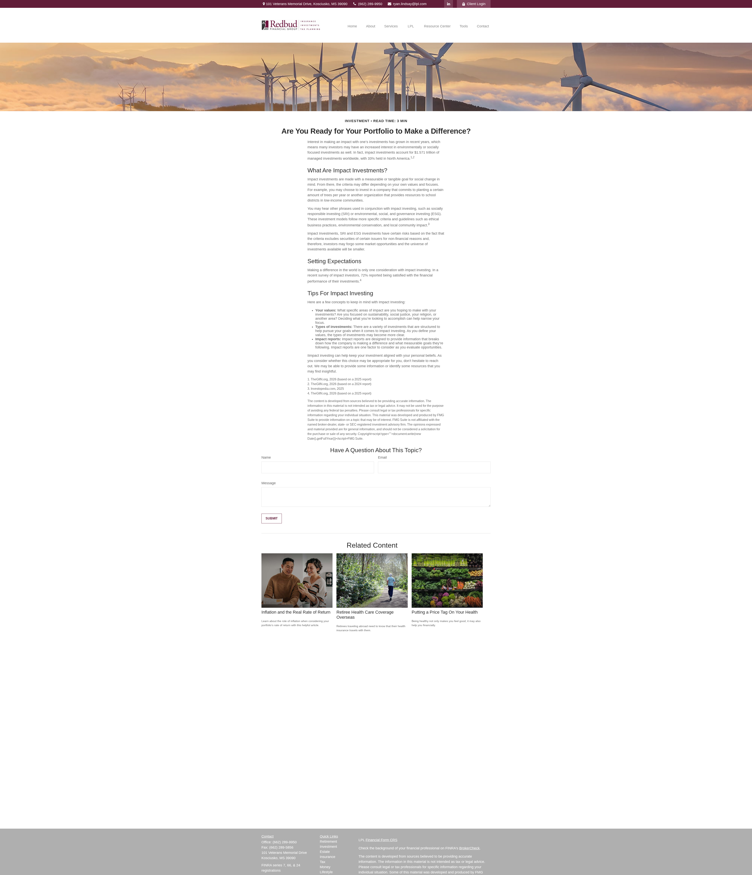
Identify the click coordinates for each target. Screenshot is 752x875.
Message (268, 483)
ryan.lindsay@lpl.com (410, 4)
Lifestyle (326, 872)
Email (382, 457)
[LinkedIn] (448, 4)
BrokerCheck (469, 848)
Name (266, 457)
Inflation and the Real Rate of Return (295, 612)
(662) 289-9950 (370, 4)
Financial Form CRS (381, 840)
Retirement (328, 841)
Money (325, 867)
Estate (325, 852)
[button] (352, 26)
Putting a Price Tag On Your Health (445, 612)
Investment (328, 847)
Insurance (327, 857)
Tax (322, 862)
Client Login (476, 4)
